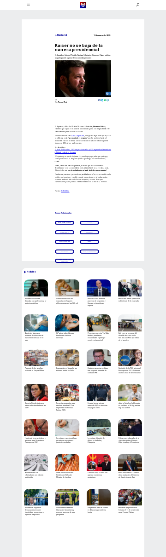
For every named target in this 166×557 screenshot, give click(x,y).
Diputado (64, 251)
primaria (89, 232)
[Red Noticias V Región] (28, 5)
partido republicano (89, 222)
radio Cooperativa (77, 135)
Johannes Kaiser (89, 251)
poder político (64, 241)
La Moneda (64, 232)
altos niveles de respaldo (65, 260)
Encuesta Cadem (64, 222)
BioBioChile (65, 191)
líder (89, 241)
